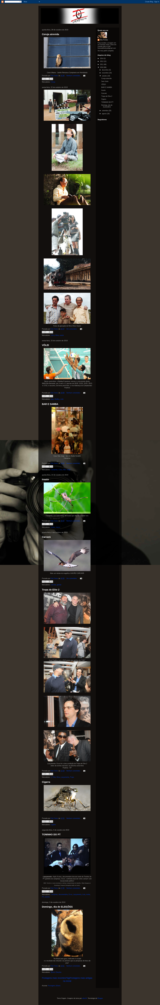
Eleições (58, 972)
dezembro (105, 70)
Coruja (53, 82)
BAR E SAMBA (50, 404)
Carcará (46, 537)
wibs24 (84, 998)
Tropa (72, 777)
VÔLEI (45, 345)
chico (52, 335)
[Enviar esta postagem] (83, 75)
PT (43, 897)
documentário (63, 894)
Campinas (54, 470)
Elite (54, 777)
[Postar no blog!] (45, 79)
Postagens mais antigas (81, 978)
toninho (47, 897)
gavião (59, 585)
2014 (102, 58)
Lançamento (65, 777)
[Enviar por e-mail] (43, 79)
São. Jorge (66, 470)
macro (58, 527)
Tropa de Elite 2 (50, 589)
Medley (57, 399)
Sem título (104, 81)
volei (61, 399)
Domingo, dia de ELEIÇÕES (57, 906)
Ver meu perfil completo (106, 51)
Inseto (45, 479)
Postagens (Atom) (54, 986)
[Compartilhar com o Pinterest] (52, 79)
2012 (102, 61)
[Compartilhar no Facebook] (49, 79)
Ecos (70, 894)
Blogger (100, 998)
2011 (102, 64)
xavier (62, 335)
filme (57, 335)
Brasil (53, 972)
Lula (83, 894)
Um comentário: (72, 329)
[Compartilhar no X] (47, 79)
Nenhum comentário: (73, 75)
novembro (105, 73)
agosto (104, 113)
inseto (53, 527)
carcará (53, 585)
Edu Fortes (104, 40)
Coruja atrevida (50, 34)
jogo (52, 399)
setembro (105, 110)
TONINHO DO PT (51, 834)
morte (88, 894)
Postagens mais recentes (54, 978)
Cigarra (46, 782)
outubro (104, 76)
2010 (102, 67)
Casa (60, 470)
